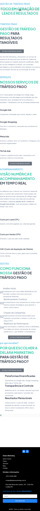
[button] (20, 10)
